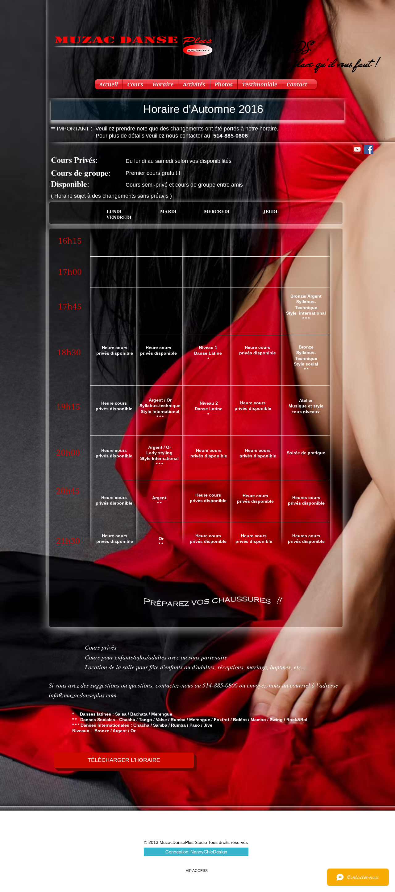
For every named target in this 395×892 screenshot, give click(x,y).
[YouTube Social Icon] (357, 149)
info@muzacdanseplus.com (82, 695)
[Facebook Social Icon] (368, 149)
